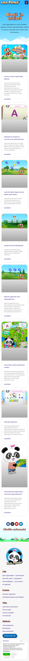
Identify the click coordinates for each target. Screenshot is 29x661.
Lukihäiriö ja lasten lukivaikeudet (13, 246)
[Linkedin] (21, 524)
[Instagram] (12, 524)
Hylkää (14, 654)
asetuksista (6, 651)
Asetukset (7, 657)
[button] (26, 2)
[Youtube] (17, 524)
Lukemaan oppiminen (10, 422)
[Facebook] (8, 524)
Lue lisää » (7, 99)
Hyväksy (6, 654)
